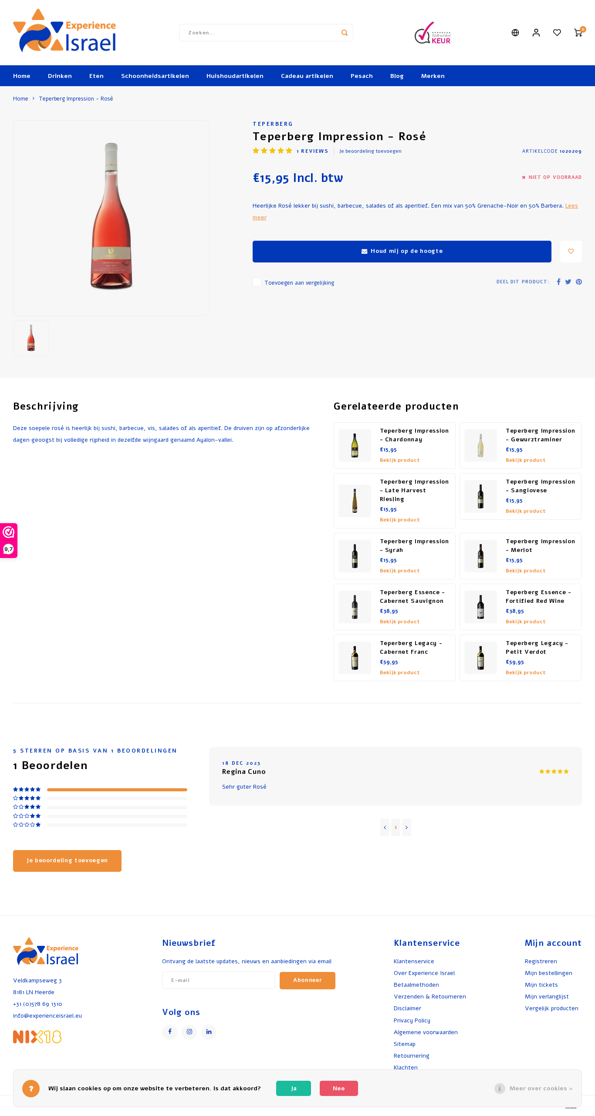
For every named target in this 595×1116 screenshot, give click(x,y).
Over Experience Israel (424, 973)
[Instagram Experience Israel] (189, 1032)
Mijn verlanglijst (547, 996)
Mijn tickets (541, 985)
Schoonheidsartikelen (155, 76)
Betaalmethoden (416, 985)
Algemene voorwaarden (426, 1032)
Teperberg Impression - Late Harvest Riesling (414, 490)
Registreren (541, 961)
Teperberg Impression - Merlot (540, 546)
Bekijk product (400, 460)
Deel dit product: (523, 282)
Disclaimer (407, 1008)
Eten (96, 76)
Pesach (362, 76)
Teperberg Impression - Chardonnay (414, 435)
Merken (433, 76)
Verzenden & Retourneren (430, 996)
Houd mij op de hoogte (407, 251)
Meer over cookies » (541, 1088)
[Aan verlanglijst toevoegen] (571, 251)
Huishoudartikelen (235, 76)
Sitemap (405, 1044)
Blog (397, 76)
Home (21, 76)
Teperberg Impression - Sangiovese (540, 486)
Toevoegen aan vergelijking (299, 282)
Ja (294, 1088)
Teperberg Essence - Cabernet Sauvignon (413, 596)
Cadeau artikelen (307, 76)
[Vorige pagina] (384, 827)
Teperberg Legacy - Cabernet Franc (411, 647)
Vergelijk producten (551, 1008)
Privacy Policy (412, 1020)
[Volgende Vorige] (406, 827)
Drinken (60, 76)
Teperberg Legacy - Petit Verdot (537, 647)
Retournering (411, 1056)
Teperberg (273, 124)
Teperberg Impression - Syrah (414, 546)
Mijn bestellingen (548, 973)
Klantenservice (414, 961)
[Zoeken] (344, 32)
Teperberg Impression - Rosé (76, 98)
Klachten (406, 1067)
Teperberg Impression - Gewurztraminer (540, 435)
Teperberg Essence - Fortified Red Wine (538, 596)
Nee (339, 1088)
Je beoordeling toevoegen (370, 151)
